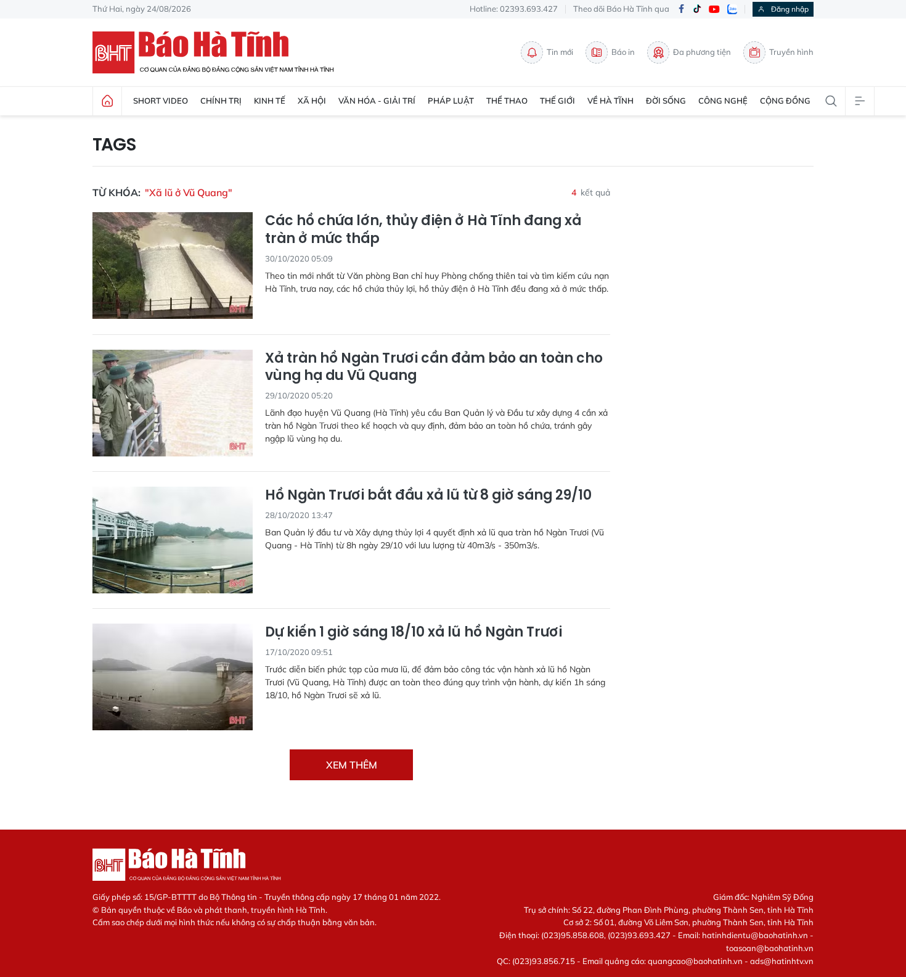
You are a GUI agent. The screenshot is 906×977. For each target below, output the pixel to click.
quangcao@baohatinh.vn (695, 961)
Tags (114, 145)
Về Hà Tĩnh (610, 100)
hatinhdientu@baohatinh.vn (755, 935)
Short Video (160, 100)
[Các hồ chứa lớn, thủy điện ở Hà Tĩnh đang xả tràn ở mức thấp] (172, 265)
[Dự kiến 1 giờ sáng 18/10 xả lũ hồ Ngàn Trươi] (172, 677)
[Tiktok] (697, 9)
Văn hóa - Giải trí (376, 100)
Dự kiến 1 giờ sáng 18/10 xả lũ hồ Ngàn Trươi (413, 632)
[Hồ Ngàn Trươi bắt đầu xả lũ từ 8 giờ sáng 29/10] (172, 540)
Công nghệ (723, 100)
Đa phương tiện (702, 52)
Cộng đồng (785, 100)
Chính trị (221, 100)
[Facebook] (681, 9)
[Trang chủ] (107, 101)
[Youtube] (714, 9)
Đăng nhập (790, 9)
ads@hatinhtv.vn (782, 961)
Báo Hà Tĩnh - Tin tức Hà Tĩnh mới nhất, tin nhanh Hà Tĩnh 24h (218, 52)
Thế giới (557, 100)
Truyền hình (791, 52)
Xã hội (312, 100)
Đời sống (666, 100)
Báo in (623, 52)
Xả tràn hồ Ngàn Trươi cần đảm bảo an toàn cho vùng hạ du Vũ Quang (434, 367)
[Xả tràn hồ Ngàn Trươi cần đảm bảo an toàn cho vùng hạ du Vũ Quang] (172, 403)
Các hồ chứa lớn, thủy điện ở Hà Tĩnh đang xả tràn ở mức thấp (423, 229)
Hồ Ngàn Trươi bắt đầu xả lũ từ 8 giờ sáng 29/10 (428, 496)
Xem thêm (351, 765)
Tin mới (560, 52)
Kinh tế (269, 100)
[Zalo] (732, 9)
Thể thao (507, 100)
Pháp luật (451, 100)
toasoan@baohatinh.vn (770, 948)
